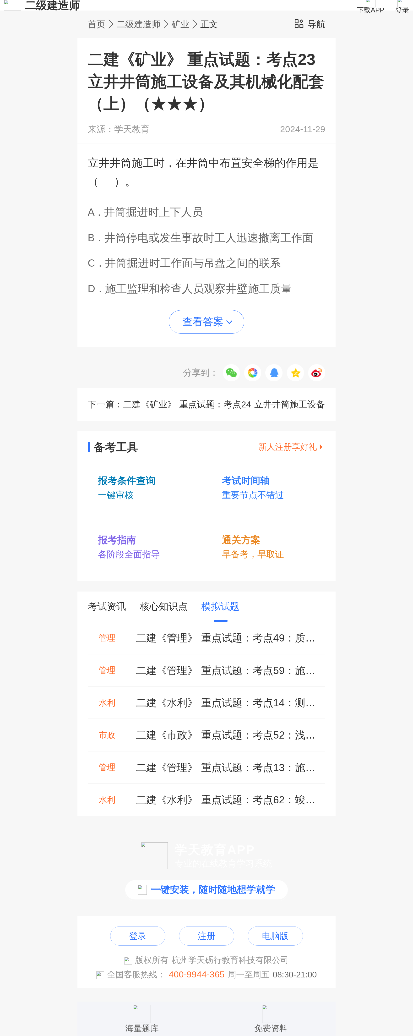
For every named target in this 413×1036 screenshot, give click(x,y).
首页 (96, 24)
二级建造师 (138, 24)
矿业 (180, 24)
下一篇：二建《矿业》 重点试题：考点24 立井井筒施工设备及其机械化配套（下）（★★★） (206, 410)
